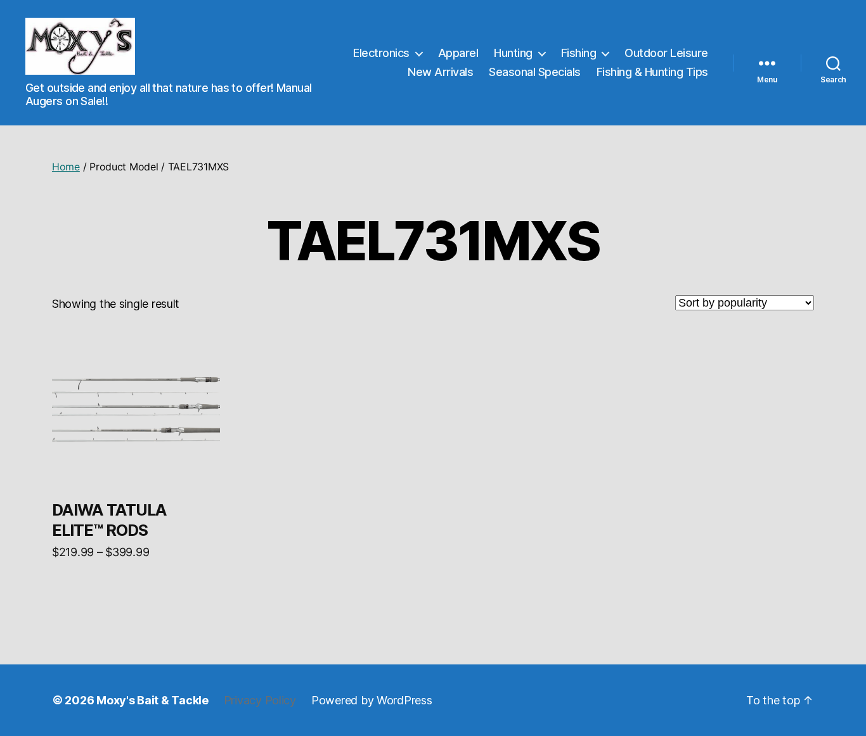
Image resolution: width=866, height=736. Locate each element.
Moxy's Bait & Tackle (152, 700)
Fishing (579, 53)
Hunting (513, 53)
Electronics (381, 53)
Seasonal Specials (535, 72)
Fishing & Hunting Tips (652, 72)
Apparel (458, 53)
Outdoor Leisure (666, 53)
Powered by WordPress (371, 700)
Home (66, 166)
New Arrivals (440, 72)
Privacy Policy (260, 700)
